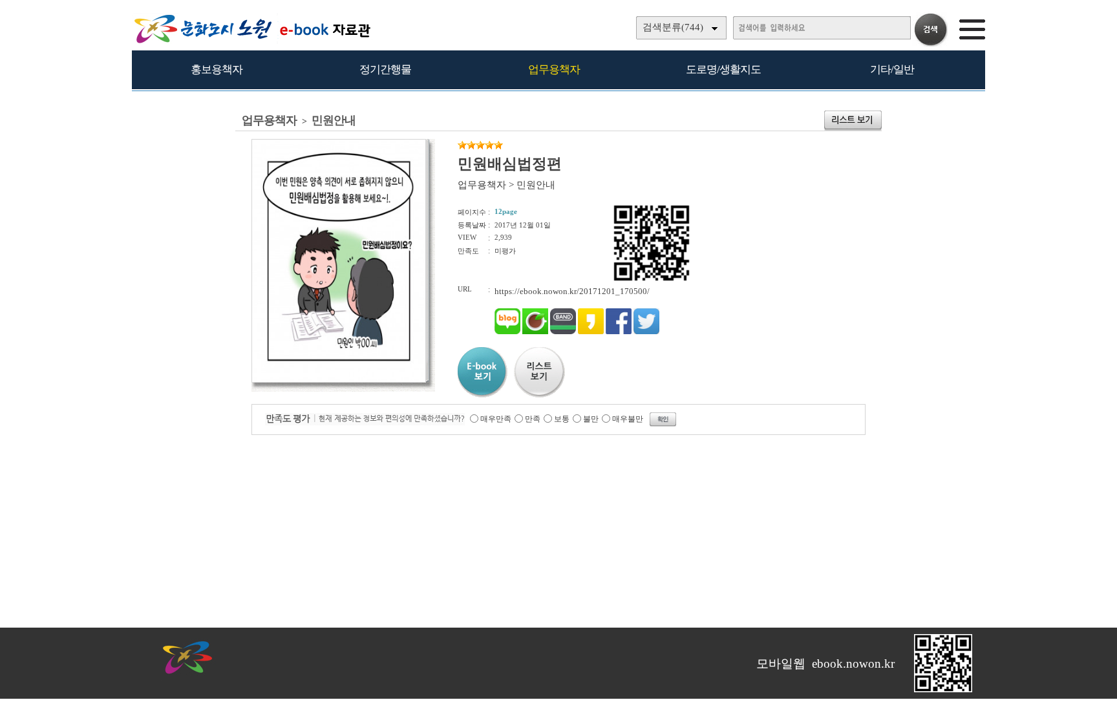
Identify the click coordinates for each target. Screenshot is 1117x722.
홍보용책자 (216, 69)
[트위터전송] (646, 331)
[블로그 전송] (507, 331)
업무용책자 (554, 69)
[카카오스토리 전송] (591, 331)
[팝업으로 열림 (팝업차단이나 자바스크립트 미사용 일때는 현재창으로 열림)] (338, 380)
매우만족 (495, 418)
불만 (591, 418)
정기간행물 (385, 69)
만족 (532, 418)
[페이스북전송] (619, 331)
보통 (561, 418)
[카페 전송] (535, 331)
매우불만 (627, 418)
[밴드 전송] (563, 331)
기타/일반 (892, 69)
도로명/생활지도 (723, 69)
